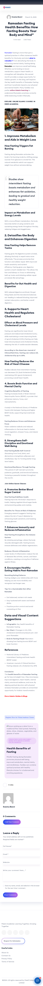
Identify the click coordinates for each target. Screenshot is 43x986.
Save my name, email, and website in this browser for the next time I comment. (22, 887)
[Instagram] (27, 932)
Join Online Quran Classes (15, 484)
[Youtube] (21, 932)
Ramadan (8, 53)
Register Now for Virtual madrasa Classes (20, 717)
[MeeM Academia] (7, 7)
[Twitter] (9, 932)
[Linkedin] (15, 932)
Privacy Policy (7, 959)
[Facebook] (4, 932)
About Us (5, 953)
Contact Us (6, 956)
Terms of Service (8, 962)
